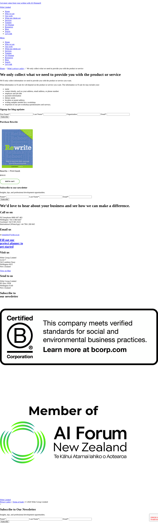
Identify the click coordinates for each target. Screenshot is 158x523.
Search (7, 31)
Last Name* (38, 114)
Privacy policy (5, 502)
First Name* (5, 114)
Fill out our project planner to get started (11, 243)
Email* (103, 114)
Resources (9, 27)
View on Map (5, 271)
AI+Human (9, 25)
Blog (7, 29)
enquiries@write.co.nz (10, 235)
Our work (9, 16)
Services (8, 20)
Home (7, 11)
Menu (2, 38)
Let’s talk (8, 34)
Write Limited (5, 7)
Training (8, 22)
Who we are (9, 14)
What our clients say (13, 18)
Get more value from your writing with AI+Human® (20, 3)
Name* (3, 197)
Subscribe (4, 117)
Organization (72, 114)
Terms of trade (18, 502)
